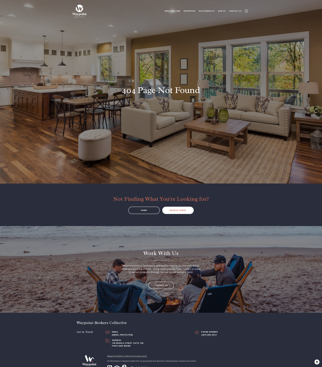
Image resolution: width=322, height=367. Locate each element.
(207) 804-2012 (209, 335)
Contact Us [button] (161, 285)
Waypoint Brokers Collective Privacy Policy (127, 356)
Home (144, 210)
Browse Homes (178, 210)
